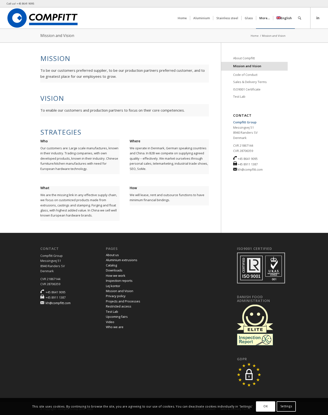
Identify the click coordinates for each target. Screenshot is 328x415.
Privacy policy (116, 296)
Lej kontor (113, 286)
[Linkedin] (318, 17)
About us (112, 255)
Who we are (114, 327)
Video (110, 322)
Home (255, 35)
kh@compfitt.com (250, 169)
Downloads (114, 270)
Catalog (111, 265)
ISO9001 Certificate (247, 89)
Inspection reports (119, 280)
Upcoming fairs (117, 316)
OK (265, 406)
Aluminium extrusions (121, 260)
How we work (115, 275)
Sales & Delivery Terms (250, 82)
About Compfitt (244, 58)
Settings (286, 406)
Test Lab (239, 96)
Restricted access (118, 306)
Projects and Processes (123, 301)
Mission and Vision (57, 35)
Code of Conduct (245, 74)
